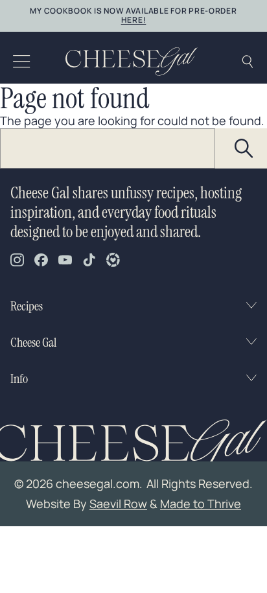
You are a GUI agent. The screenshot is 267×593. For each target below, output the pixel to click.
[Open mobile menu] (21, 61)
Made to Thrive (200, 503)
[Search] (244, 148)
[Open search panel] (247, 61)
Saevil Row (118, 503)
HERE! (133, 19)
